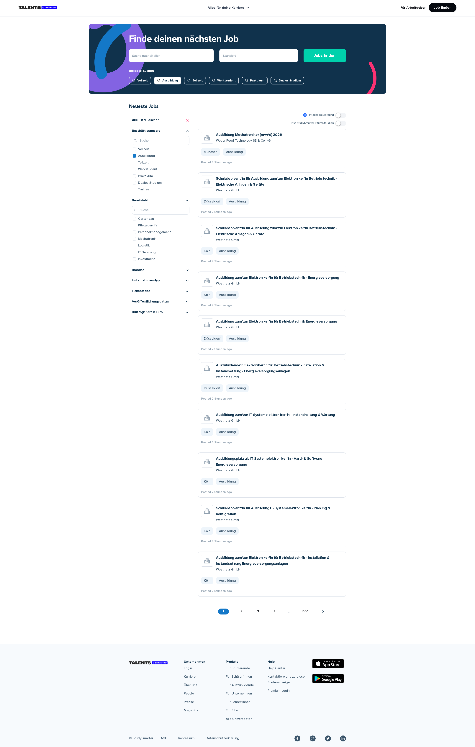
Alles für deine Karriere (226, 8)
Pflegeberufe (147, 225)
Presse (189, 702)
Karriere (190, 676)
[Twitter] (328, 738)
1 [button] (223, 611)
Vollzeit (142, 80)
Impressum (186, 738)
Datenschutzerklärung (222, 738)
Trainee (143, 189)
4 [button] (275, 611)
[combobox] (222, 56)
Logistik (144, 245)
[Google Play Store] (328, 678)
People (189, 693)
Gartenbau (146, 219)
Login (188, 668)
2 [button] (242, 611)
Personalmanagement (154, 232)
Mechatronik (147, 239)
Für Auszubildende (240, 685)
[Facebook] (297, 738)
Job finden (442, 7)
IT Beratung (147, 252)
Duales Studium (290, 80)
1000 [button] (305, 611)
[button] (160, 120)
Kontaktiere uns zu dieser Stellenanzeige (287, 679)
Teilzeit (197, 80)
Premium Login (279, 691)
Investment (146, 259)
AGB (164, 738)
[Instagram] (313, 738)
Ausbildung (170, 80)
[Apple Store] (328, 663)
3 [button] (258, 611)
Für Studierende (238, 668)
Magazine (191, 710)
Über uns (190, 685)
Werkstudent (226, 80)
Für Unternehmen (239, 693)
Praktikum (257, 80)
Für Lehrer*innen (238, 702)
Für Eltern (233, 710)
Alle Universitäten (239, 719)
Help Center (276, 668)
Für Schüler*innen (239, 676)
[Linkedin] (343, 738)
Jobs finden (324, 55)
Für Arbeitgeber (413, 8)
